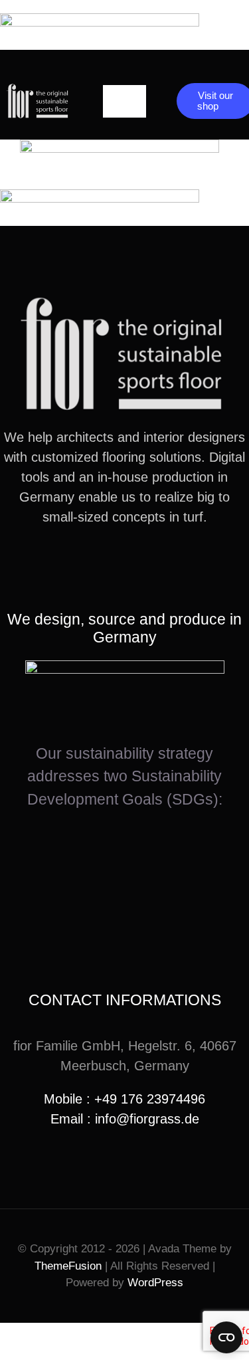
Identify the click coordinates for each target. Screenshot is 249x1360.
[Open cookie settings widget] (226, 1337)
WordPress (155, 1282)
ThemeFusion (68, 1266)
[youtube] (125, 565)
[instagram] (104, 565)
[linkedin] (146, 565)
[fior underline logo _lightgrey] (38, 89)
